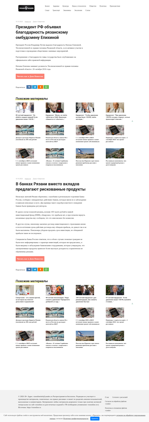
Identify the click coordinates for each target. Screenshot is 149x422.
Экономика (67, 10)
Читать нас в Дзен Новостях (30, 76)
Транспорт (56, 10)
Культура (66, 6)
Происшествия (115, 6)
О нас (107, 397)
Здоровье (56, 6)
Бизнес (47, 6)
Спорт (47, 10)
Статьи (87, 10)
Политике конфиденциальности (75, 419)
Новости (28, 22)
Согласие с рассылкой (120, 397)
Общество (92, 6)
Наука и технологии (79, 6)
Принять (94, 419)
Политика (103, 6)
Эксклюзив (78, 10)
